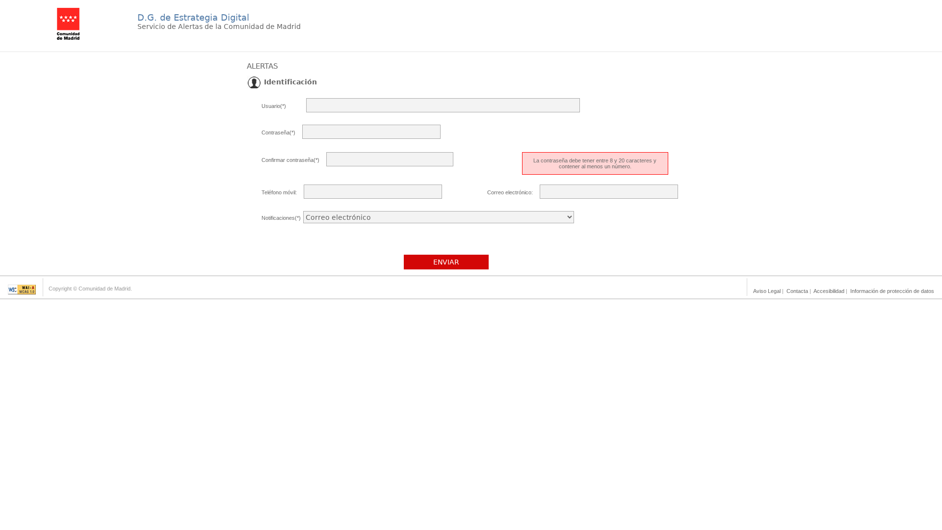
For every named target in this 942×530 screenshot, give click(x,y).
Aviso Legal (767, 291)
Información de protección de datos (892, 291)
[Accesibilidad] (22, 292)
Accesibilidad (828, 291)
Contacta (797, 291)
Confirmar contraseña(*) (290, 160)
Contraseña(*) (278, 132)
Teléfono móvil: (279, 192)
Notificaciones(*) (281, 218)
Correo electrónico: (510, 192)
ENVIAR (446, 262)
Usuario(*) (274, 106)
